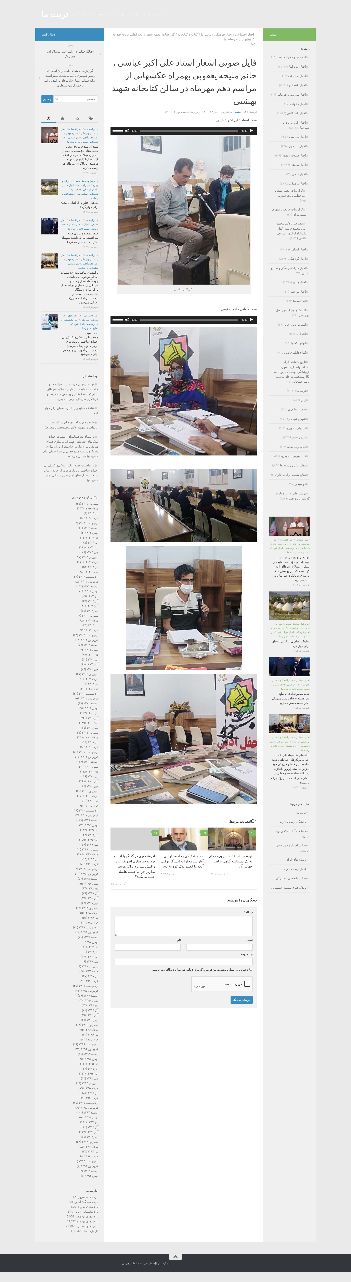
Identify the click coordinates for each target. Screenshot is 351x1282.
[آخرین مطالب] (48, 118)
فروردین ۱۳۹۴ (89, 1166)
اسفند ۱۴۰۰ (90, 762)
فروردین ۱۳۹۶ (89, 1049)
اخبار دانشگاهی (90, 137)
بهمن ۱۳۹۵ (91, 1059)
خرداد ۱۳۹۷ (91, 981)
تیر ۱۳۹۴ (93, 1151)
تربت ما (54, 14)
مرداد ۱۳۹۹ (91, 854)
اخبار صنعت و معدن (294, 155)
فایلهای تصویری (296, 428)
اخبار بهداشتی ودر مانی (291, 94)
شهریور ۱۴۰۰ (90, 791)
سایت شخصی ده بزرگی (291, 878)
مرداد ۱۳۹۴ (91, 1146)
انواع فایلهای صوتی (294, 352)
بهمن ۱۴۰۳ (91, 591)
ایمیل (249, 940)
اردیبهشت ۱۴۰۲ (88, 693)
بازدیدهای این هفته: (86, 1216)
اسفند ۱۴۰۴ (90, 528)
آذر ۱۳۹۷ (93, 952)
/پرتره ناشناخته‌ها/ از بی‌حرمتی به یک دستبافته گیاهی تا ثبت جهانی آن (230, 861)
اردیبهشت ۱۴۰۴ (88, 576)
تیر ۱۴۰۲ (93, 684)
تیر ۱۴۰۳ (93, 625)
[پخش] (251, 131)
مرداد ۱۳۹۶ (91, 1030)
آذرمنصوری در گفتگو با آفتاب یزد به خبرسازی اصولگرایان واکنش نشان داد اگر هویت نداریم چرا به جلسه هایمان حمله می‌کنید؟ (134, 866)
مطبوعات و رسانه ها (238, 39)
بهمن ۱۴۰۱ (91, 708)
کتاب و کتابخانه (188, 34)
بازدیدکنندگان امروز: (85, 1202)
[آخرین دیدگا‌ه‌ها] (77, 118)
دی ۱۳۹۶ (92, 1005)
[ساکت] (127, 131)
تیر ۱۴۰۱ (93, 742)
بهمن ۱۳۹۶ (91, 1000)
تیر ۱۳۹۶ (93, 1034)
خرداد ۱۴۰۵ (91, 518)
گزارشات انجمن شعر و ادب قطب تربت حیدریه (143, 34)
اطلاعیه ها (299, 301)
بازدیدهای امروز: (87, 1197)
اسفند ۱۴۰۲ (90, 645)
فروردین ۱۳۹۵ (89, 1107)
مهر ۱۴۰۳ (92, 611)
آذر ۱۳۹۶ (93, 1010)
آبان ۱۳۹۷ (92, 956)
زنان (303, 400)
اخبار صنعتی (74, 137)
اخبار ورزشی (298, 292)
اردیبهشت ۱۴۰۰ (88, 810)
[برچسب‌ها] (91, 118)
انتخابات (301, 334)
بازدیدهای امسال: (87, 1226)
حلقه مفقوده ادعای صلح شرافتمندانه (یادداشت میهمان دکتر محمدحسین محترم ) (79, 238)
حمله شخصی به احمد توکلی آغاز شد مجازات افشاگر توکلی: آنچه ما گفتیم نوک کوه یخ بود (182, 861)
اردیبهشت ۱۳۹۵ (88, 1103)
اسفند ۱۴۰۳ (90, 586)
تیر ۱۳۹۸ (93, 917)
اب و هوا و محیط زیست (86, 181)
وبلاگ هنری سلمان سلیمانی (288, 887)
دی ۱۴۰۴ (92, 538)
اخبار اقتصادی (75, 129)
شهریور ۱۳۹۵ (90, 1083)
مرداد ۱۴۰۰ (91, 796)
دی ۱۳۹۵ (92, 1064)
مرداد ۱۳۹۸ (91, 913)
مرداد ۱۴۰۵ (91, 508)
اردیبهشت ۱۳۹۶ (88, 1044)
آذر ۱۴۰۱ (93, 718)
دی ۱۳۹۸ (92, 888)
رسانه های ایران (296, 859)
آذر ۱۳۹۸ (93, 893)
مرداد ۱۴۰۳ (91, 620)
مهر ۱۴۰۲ (92, 669)
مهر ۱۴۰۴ (92, 552)
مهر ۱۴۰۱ (92, 727)
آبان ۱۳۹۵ (92, 1073)
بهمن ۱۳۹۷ (91, 942)
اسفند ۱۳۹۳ (90, 1171)
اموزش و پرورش (295, 324)
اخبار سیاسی (82, 224)
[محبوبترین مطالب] (63, 118)
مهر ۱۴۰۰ (92, 786)
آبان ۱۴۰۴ (92, 547)
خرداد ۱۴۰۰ (91, 805)
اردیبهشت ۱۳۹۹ (88, 869)
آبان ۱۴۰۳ (92, 606)
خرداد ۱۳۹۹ (91, 864)
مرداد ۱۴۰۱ (91, 737)
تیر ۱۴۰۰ (93, 801)
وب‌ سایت (247, 954)
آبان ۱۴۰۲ (92, 664)
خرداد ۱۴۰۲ (91, 689)
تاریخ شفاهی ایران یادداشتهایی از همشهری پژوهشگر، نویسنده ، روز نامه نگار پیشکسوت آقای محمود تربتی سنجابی (292, 371)
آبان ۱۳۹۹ (92, 840)
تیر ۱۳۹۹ (93, 859)
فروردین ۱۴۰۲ (89, 698)
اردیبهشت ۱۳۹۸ (88, 927)
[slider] (118, 130)
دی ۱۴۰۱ (92, 713)
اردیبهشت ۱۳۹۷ (88, 986)
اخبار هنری (299, 282)
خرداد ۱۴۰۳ (91, 630)
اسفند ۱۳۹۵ (90, 1054)
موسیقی (300, 484)
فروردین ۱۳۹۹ (89, 874)
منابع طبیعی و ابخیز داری (290, 475)
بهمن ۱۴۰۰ (91, 766)
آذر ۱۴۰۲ (93, 659)
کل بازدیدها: (90, 1231)
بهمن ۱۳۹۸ (91, 883)
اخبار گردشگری (296, 259)
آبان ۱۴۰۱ (92, 723)
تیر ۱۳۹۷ (93, 976)
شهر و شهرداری (296, 419)
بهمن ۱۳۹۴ (91, 1117)
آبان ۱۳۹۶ (92, 1015)
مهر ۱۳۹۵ (92, 1078)
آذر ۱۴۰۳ (93, 601)
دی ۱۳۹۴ (92, 1122)
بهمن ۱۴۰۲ (91, 650)
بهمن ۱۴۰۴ (91, 533)
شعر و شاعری (297, 409)
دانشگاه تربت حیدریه (293, 822)
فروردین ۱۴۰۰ (89, 815)
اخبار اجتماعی (244, 34)
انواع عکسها (298, 343)
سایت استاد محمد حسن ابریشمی (293, 848)
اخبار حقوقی (72, 133)
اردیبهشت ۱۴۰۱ (88, 752)
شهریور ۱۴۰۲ (90, 674)
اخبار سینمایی (297, 146)
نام (178, 940)
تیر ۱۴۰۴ (93, 567)
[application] (183, 131)
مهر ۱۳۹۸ (92, 903)
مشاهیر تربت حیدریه (293, 456)
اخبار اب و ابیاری (295, 66)
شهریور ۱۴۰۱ (90, 732)
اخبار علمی (299, 174)
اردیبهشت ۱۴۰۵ (88, 523)
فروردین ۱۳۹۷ (89, 991)
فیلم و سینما (298, 437)
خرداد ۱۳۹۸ (91, 922)
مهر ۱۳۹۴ (92, 1137)
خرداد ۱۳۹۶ (91, 1039)
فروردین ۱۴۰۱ (89, 757)
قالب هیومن (128, 1263)
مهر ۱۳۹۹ (92, 844)
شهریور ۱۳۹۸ (90, 908)
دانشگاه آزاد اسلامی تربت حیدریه (292, 833)
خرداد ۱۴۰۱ (91, 747)
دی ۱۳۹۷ (92, 947)
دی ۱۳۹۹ (92, 830)
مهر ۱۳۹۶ (92, 1020)
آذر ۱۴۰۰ (93, 776)
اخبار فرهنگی (223, 34)
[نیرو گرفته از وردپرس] (155, 1263)
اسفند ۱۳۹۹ (90, 820)
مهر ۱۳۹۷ (92, 961)
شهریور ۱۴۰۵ (90, 503)
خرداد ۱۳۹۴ (91, 1156)
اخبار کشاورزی (296, 249)
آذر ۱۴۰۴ (93, 542)
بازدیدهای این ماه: (87, 1221)
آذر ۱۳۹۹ (93, 835)
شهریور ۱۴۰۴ (90, 557)
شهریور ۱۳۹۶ (90, 1025)
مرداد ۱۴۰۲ (91, 679)
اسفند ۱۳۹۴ (90, 1112)
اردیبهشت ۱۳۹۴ (88, 1161)
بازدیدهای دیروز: (88, 1207)
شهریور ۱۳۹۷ (90, 966)
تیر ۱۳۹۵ (93, 1093)
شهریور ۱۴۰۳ (90, 615)
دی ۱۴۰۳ (92, 596)
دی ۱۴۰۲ (92, 654)
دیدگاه (248, 912)
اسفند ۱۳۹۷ (90, 937)
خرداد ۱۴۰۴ (91, 572)
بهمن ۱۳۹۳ (91, 1176)
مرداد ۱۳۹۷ (91, 971)
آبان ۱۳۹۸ (92, 898)
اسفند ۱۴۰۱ (90, 703)
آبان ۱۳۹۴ (92, 1132)
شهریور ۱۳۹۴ (90, 1142)
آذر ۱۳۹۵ (93, 1068)
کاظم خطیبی (241, 112)
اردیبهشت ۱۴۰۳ (88, 635)
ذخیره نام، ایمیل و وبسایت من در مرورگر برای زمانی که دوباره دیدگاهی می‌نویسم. (200, 969)
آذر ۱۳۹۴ (93, 1127)
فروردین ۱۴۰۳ (89, 640)
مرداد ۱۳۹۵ (91, 1088)
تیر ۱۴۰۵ (93, 513)
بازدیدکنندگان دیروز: (85, 1211)
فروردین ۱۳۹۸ (89, 932)
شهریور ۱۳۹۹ (90, 849)
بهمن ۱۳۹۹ (91, 825)
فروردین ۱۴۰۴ (89, 581)
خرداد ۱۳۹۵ (91, 1098)
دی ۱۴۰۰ (92, 771)
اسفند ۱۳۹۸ (90, 879)
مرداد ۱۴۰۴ (91, 562)
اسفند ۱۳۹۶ (90, 995)
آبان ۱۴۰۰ (92, 781)
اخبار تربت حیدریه (295, 869)
